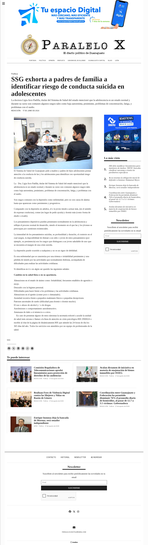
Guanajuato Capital (96, 60)
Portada (32, 60)
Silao (110, 60)
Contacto (51, 457)
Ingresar (97, 457)
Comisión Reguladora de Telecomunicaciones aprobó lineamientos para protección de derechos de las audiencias (50, 371)
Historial (65, 457)
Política (42, 60)
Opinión (52, 60)
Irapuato (61, 60)
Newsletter (122, 220)
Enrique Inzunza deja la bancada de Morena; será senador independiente (51, 420)
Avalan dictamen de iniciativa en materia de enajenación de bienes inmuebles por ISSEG (117, 370)
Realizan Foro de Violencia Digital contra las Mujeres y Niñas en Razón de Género (52, 395)
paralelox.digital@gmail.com (74, 532)
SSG (8, 340)
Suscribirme (122, 241)
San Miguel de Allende (76, 60)
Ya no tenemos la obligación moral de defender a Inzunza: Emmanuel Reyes (124, 179)
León (117, 60)
